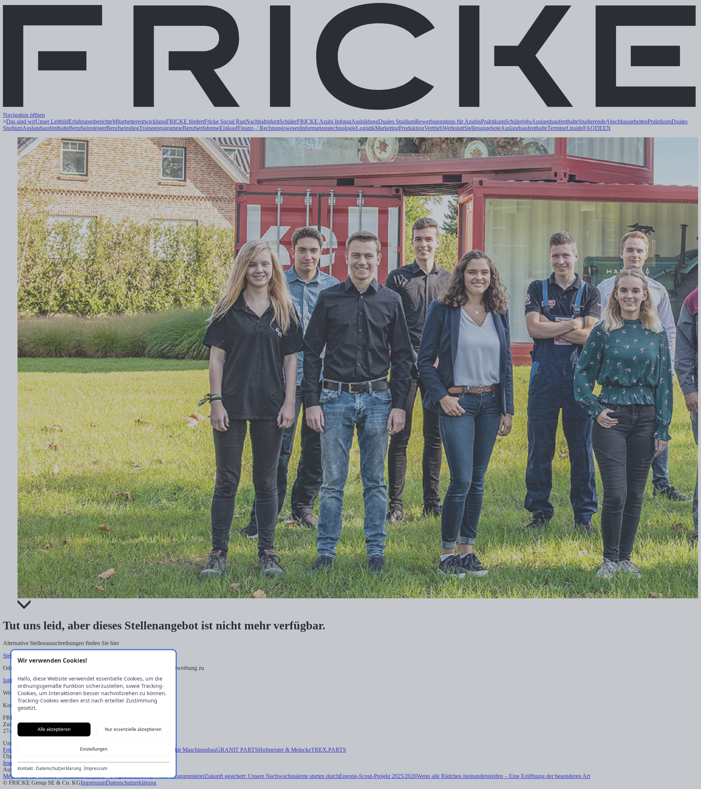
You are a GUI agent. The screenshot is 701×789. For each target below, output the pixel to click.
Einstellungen (93, 749)
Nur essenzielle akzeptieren (133, 729)
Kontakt (25, 768)
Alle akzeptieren (54, 729)
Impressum (95, 768)
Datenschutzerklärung (58, 768)
